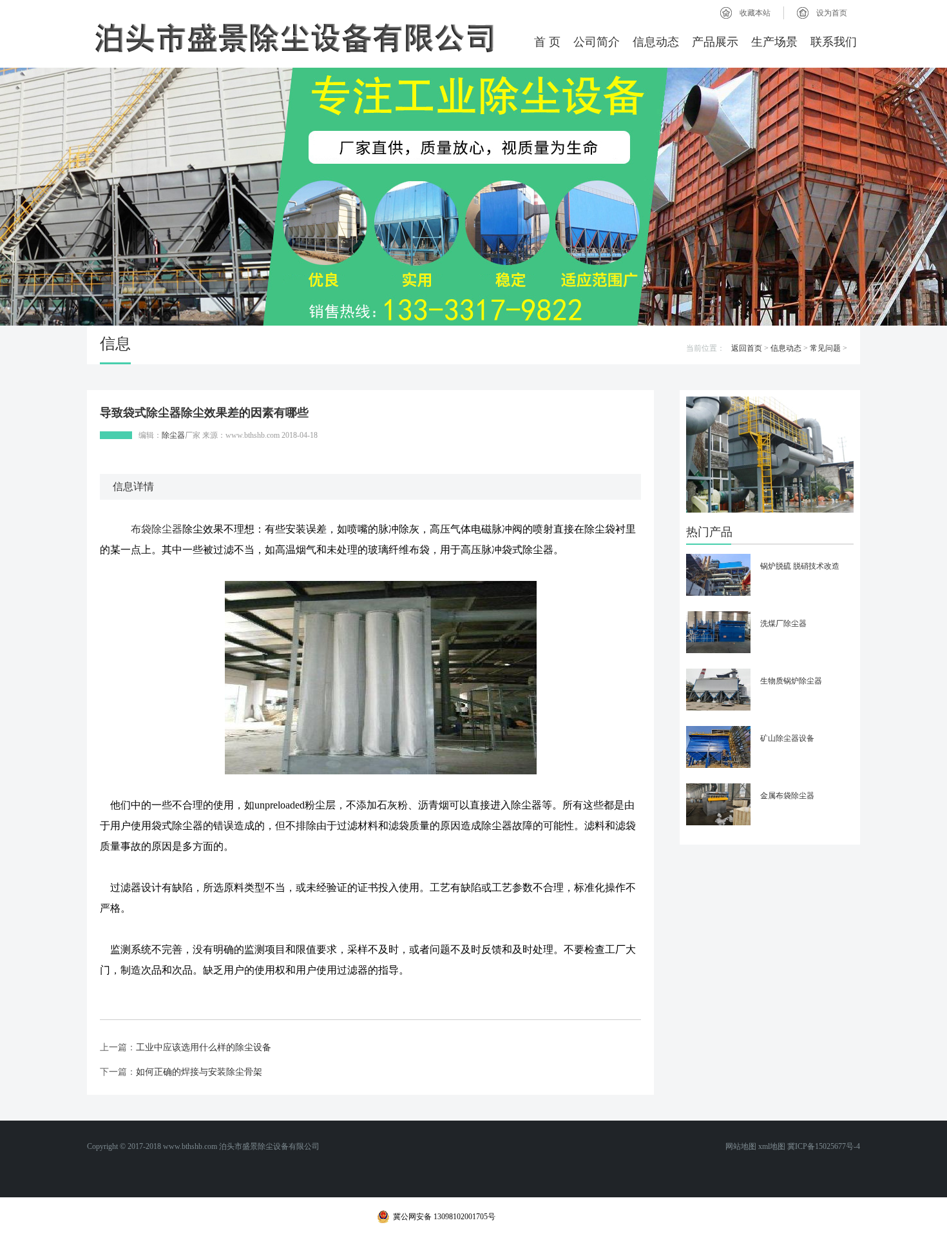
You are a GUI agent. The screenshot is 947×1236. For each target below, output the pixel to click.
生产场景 (774, 41)
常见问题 (825, 348)
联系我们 (833, 41)
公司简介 (596, 41)
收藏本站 (755, 12)
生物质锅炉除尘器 (791, 680)
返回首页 (746, 348)
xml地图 (771, 1146)
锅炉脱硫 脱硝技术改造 (799, 566)
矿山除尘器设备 (787, 738)
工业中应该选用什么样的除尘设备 (203, 1047)
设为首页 (831, 12)
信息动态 (656, 41)
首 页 (547, 41)
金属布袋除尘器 (787, 795)
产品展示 (715, 41)
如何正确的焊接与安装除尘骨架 (199, 1072)
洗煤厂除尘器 (783, 623)
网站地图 (740, 1146)
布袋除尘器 (156, 529)
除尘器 (173, 435)
